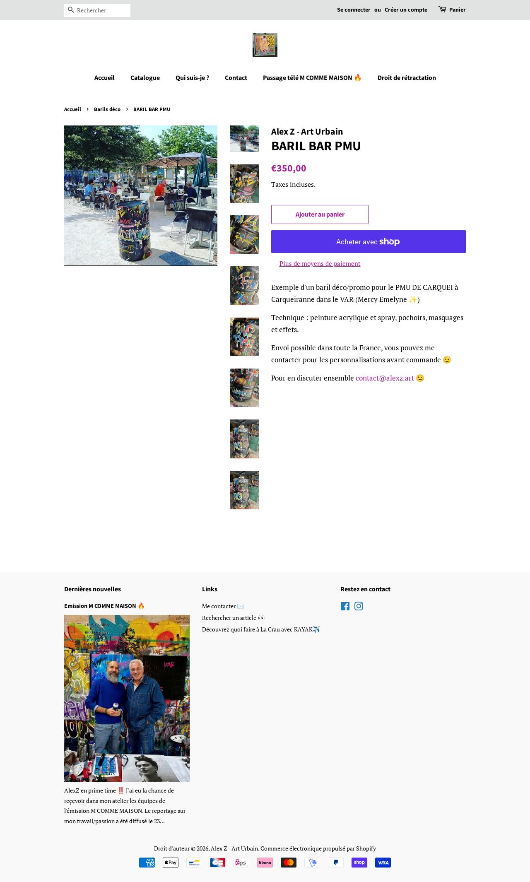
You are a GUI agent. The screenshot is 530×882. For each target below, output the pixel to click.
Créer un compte (406, 10)
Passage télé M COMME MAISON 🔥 (312, 77)
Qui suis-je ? (192, 77)
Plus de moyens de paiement (320, 263)
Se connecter (354, 10)
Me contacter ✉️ (223, 606)
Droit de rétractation (407, 77)
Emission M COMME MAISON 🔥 (104, 606)
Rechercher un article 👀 (233, 618)
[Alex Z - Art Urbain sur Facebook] (345, 608)
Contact (236, 77)
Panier (457, 10)
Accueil (104, 77)
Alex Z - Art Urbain (234, 848)
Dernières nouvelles (92, 589)
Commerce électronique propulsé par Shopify (318, 848)
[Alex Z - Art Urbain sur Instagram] (358, 608)
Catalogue (145, 77)
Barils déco (107, 109)
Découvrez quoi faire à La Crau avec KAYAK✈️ (261, 629)
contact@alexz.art (385, 378)
